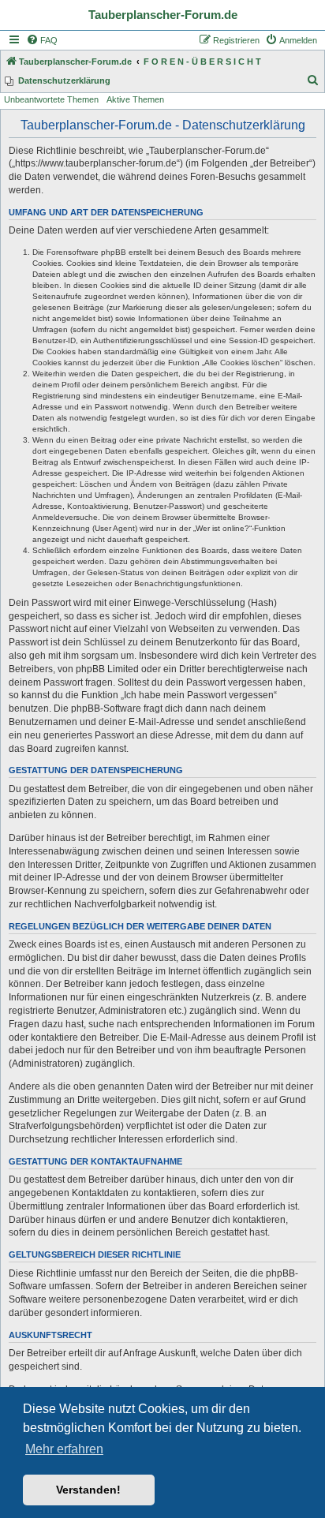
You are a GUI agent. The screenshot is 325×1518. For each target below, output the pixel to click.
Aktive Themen (135, 99)
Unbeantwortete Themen (51, 99)
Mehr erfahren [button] (64, 1449)
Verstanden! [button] (88, 1489)
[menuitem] (42, 40)
